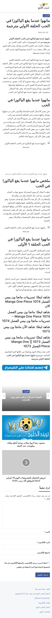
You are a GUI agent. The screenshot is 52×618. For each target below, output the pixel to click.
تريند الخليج (32, 49)
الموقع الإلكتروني (43, 552)
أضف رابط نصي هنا (42, 589)
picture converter (42, 598)
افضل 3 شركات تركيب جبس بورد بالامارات (26, 398)
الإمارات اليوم (45, 612)
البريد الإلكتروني (43, 542)
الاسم (47, 532)
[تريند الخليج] (43, 6)
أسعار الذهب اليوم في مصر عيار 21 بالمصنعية (32, 593)
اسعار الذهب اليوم (43, 607)
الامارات (46, 16)
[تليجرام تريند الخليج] (26, 367)
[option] (26, 396)
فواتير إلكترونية (44, 602)
